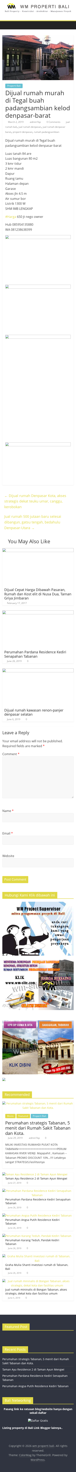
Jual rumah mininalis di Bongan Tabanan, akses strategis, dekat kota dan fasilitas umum (36, 1291)
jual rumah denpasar (30, 127)
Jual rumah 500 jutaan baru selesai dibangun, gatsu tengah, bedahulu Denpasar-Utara (32, 522)
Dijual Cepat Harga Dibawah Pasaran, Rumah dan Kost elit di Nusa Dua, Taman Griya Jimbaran (37, 593)
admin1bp (35, 122)
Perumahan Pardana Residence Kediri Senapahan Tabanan (35, 654)
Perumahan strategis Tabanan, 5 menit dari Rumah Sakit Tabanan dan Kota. (38, 1128)
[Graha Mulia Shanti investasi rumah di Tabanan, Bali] (37, 1256)
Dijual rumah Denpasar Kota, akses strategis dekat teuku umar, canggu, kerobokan (35, 501)
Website (8, 856)
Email (7, 833)
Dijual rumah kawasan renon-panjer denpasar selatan (33, 712)
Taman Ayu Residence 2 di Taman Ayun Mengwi (36, 1178)
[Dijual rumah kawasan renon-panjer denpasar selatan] (38, 671)
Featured (23, 1116)
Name (8, 811)
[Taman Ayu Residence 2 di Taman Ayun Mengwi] (34, 1174)
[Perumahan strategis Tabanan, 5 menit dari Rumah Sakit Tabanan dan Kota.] (38, 1103)
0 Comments (53, 122)
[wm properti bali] (6, 25)
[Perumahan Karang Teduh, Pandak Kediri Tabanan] (36, 1236)
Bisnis (10, 1116)
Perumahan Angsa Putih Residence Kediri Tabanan (35, 1386)
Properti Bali (14, 85)
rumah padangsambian (46, 132)
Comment (10, 754)
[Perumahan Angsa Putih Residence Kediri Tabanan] (37, 1215)
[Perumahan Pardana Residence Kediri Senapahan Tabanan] (38, 613)
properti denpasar (22, 132)
